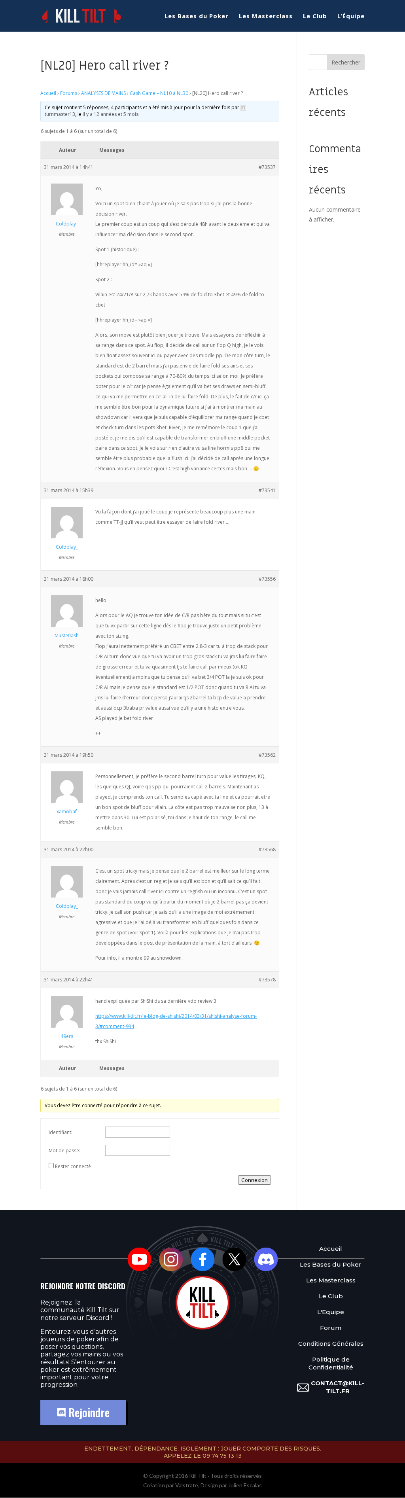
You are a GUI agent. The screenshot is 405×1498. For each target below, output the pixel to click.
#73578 (267, 979)
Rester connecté (73, 1166)
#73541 (267, 490)
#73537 (267, 167)
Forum (330, 1327)
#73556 (267, 579)
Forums (68, 93)
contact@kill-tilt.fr (337, 1387)
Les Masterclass (266, 16)
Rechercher (345, 62)
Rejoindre (88, 1412)
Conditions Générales (330, 1343)
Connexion (254, 1180)
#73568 (267, 849)
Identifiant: (60, 1132)
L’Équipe (351, 16)
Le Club (315, 16)
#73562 (267, 755)
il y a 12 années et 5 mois (110, 114)
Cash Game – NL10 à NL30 (159, 93)
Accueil (48, 93)
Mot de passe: (64, 1150)
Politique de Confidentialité (330, 1363)
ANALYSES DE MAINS (103, 93)
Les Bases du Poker (197, 16)
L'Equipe (330, 1312)
